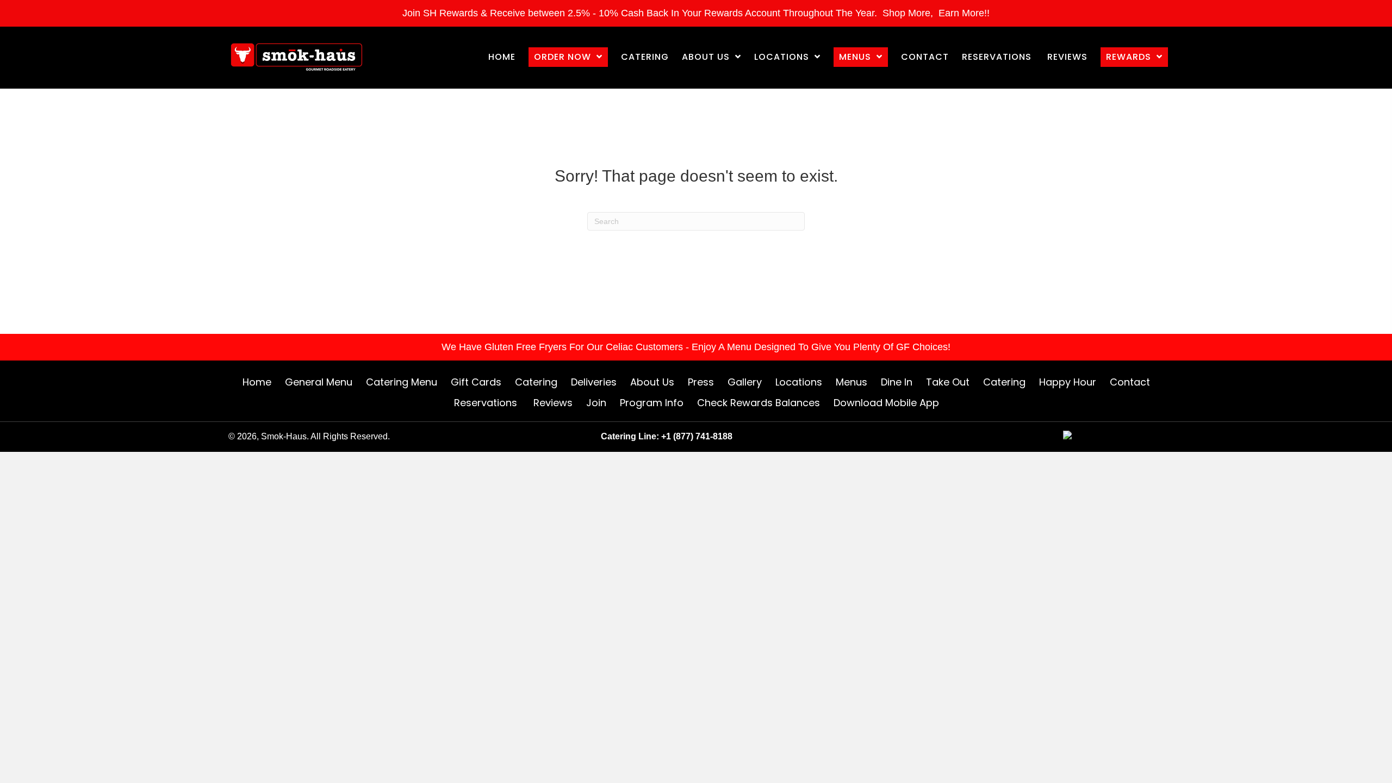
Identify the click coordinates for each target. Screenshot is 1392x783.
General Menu (318, 382)
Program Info (651, 402)
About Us (652, 382)
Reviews (553, 402)
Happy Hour (1067, 382)
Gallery (745, 382)
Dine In (896, 382)
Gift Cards (476, 382)
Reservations (487, 402)
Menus (851, 382)
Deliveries (594, 382)
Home (257, 382)
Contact (1130, 382)
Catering (536, 382)
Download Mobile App (886, 402)
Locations (798, 382)
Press (701, 382)
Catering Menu (401, 382)
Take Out (948, 382)
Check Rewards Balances (758, 402)
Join (596, 402)
